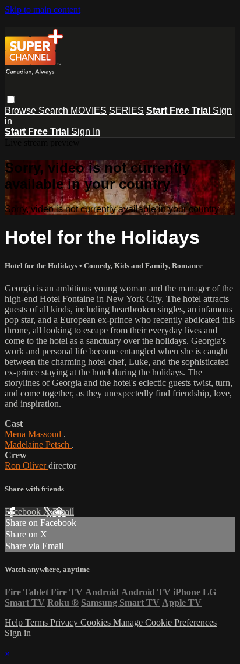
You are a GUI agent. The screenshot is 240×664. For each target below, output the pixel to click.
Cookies (96, 622)
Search (54, 110)
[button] (11, 99)
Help (15, 622)
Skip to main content (42, 10)
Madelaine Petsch (38, 444)
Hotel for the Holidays (42, 265)
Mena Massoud (34, 434)
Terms (37, 622)
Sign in (18, 633)
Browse (21, 110)
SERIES (126, 110)
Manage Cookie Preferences (165, 622)
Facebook (24, 512)
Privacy (65, 622)
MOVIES (88, 110)
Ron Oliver (26, 465)
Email (63, 512)
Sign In (85, 131)
